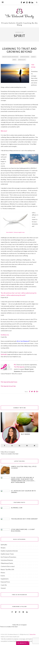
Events (3, 575)
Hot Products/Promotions (8, 557)
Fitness (3, 572)
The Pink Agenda (19, 367)
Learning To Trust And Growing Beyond (19, 50)
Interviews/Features (7, 560)
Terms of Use (32, 634)
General (3, 588)
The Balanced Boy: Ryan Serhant (24, 519)
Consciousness (24, 56)
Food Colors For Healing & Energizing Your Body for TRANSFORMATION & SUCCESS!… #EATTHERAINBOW (23, 480)
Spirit (14, 59)
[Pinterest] (27, 445)
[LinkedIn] (19, 445)
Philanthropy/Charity (7, 563)
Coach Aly (4, 585)
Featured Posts (5, 582)
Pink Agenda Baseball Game (9, 382)
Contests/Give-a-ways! (8, 566)
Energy (33, 56)
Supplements (5, 579)
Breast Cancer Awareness (10, 56)
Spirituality (21, 59)
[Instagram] (12, 445)
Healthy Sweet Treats (7, 554)
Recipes (3, 547)
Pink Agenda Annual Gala (8, 386)
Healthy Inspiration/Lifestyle (9, 551)
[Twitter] (34, 445)
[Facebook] (4, 445)
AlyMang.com (16, 507)
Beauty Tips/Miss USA (7, 569)
